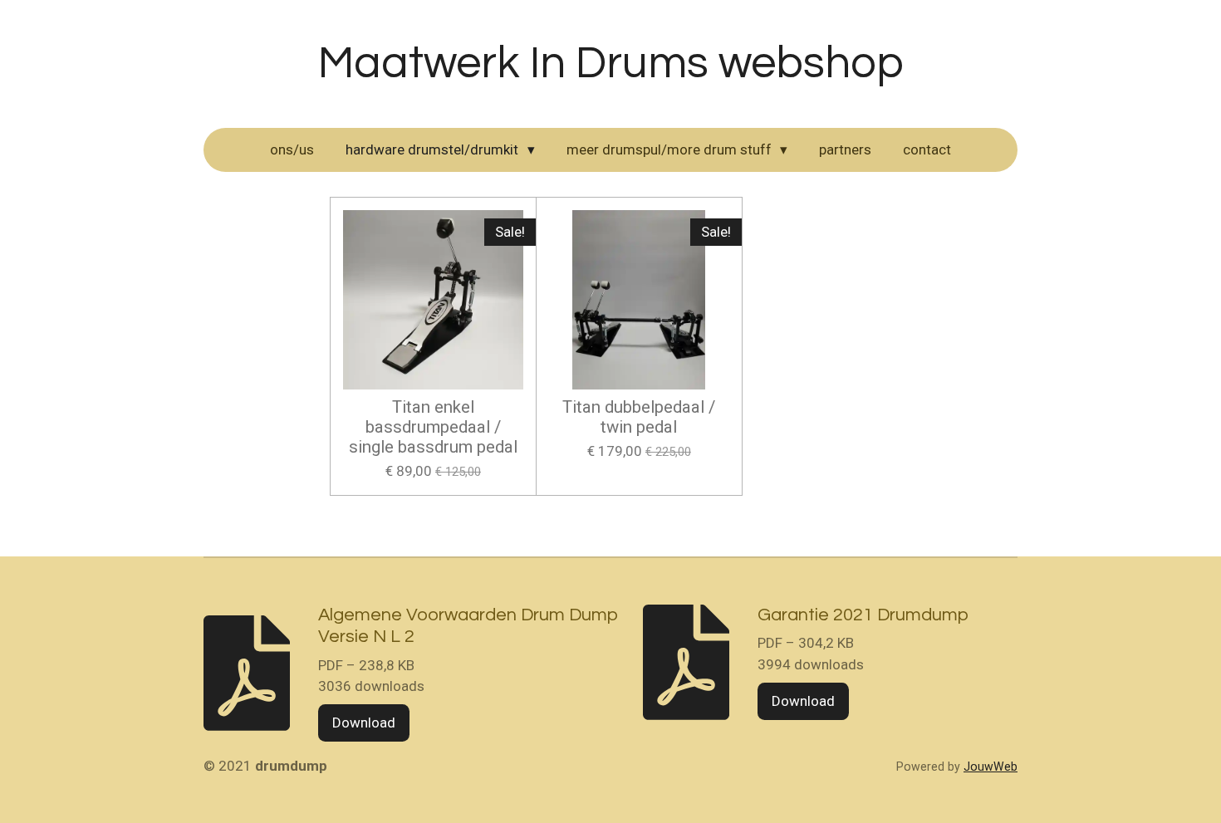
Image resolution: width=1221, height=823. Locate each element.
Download (363, 722)
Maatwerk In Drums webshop (611, 63)
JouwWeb (991, 766)
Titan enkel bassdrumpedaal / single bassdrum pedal (433, 427)
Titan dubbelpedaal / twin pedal (638, 417)
